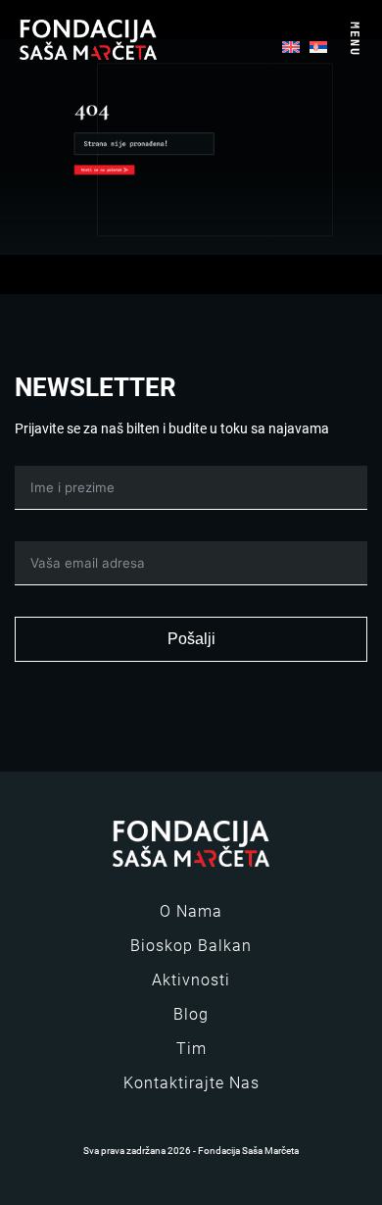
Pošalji (191, 638)
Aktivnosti (191, 980)
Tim (191, 1048)
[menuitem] (291, 45)
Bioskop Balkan (191, 945)
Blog (191, 1014)
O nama (191, 911)
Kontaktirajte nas (191, 1083)
